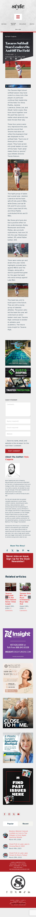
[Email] (26, 58)
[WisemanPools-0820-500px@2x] (18, 341)
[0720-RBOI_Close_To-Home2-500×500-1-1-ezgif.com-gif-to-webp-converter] (18, 703)
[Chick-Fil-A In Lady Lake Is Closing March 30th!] (5, 849)
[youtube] (20, 896)
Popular (10, 828)
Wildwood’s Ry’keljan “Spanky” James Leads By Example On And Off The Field (25, 600)
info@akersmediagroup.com (19, 873)
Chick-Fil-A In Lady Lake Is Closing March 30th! (19, 849)
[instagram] (11, 896)
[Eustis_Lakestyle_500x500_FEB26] (18, 369)
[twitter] (16, 896)
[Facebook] (6, 58)
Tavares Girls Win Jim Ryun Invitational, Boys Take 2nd (10, 598)
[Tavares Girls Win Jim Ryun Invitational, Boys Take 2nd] (10, 587)
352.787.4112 (18, 871)
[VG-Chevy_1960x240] (18, 86)
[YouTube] (18, 818)
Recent (26, 828)
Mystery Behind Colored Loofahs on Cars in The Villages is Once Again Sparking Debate (18, 838)
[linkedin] (29, 896)
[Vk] (28, 550)
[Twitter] (14, 818)
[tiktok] (24, 896)
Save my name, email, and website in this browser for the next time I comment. (17, 443)
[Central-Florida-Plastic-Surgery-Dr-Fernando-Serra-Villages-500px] (18, 738)
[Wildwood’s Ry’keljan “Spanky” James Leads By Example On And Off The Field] (25, 587)
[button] (6, 599)
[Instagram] (9, 818)
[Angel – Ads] (18, 668)
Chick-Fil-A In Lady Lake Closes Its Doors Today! (18, 858)
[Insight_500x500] (18, 634)
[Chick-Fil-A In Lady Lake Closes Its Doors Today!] (5, 858)
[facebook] (7, 896)
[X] (11, 58)
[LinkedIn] (16, 58)
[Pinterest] (21, 58)
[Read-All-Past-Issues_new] (18, 773)
